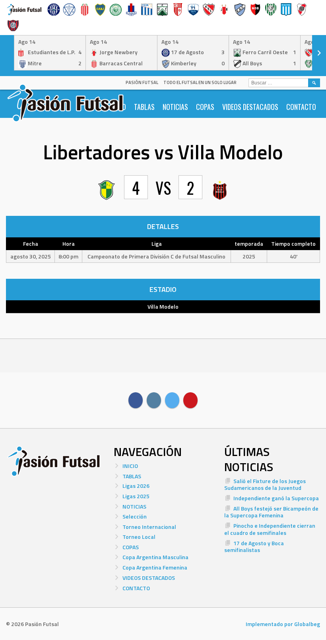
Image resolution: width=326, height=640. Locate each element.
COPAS (205, 107)
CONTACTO (301, 107)
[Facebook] (135, 400)
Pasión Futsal (142, 82)
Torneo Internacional (149, 527)
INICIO (130, 466)
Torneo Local (138, 536)
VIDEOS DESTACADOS (250, 107)
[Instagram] (154, 400)
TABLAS (144, 107)
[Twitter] (172, 400)
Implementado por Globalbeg (283, 624)
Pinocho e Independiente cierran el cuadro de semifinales (269, 529)
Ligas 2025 (135, 496)
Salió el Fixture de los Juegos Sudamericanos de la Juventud (265, 484)
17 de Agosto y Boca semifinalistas (254, 546)
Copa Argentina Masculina (155, 557)
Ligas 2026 (135, 485)
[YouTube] (190, 400)
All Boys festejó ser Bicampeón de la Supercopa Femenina (271, 512)
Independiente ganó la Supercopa (276, 498)
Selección (134, 516)
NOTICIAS (175, 107)
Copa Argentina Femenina (154, 567)
